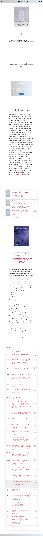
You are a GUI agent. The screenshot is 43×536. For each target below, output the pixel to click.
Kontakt (25, 535)
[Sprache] (39, 1)
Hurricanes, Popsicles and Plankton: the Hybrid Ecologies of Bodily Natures (21, 413)
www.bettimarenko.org (23, 174)
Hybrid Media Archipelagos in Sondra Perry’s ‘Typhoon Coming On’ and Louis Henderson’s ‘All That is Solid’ (20, 461)
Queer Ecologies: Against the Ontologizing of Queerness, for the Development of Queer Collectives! (20, 439)
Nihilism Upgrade (16, 397)
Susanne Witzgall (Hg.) (25, 259)
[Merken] (20, 47)
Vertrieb (21, 535)
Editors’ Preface (15, 350)
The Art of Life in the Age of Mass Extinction (19, 419)
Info (15, 535)
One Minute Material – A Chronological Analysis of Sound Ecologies (21, 476)
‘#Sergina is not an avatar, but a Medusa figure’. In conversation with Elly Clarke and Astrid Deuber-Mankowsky (21, 454)
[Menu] (1, 1)
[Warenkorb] (41, 1)
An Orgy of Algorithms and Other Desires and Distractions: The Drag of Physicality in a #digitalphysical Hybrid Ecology (21, 446)
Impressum (38, 535)
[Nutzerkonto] (38, 1)
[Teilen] (22, 47)
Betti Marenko (21, 38)
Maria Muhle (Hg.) (25, 258)
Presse (18, 535)
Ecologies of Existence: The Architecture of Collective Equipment (21, 511)
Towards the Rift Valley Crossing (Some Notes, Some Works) (21, 369)
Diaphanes (21, 1)
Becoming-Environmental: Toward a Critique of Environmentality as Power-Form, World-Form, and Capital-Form (21, 469)
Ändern (21, 94)
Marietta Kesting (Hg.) (16, 258)
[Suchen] (3, 1)
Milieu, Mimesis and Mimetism (19, 385)
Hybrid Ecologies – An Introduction (20, 355)
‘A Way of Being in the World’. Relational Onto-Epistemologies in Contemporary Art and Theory (21, 391)
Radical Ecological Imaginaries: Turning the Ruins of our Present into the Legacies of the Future (21, 504)
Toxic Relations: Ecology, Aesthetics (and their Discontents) (21, 432)
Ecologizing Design (16, 489)
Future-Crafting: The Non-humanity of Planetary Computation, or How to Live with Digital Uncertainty (21, 483)
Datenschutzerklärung (31, 535)
